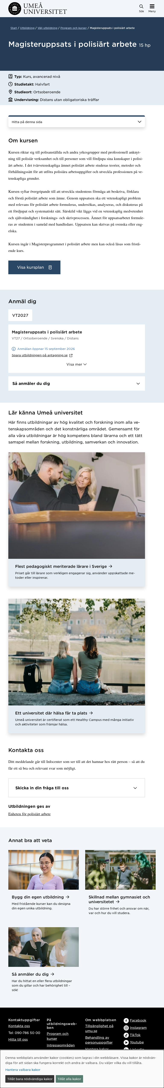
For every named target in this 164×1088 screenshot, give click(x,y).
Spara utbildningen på (40, 355)
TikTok (135, 1035)
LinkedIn (137, 1049)
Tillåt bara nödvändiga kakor (30, 1079)
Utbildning (27, 28)
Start (13, 28)
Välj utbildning (47, 28)
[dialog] (82, 1069)
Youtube (137, 1042)
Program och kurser (73, 28)
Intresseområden (61, 1045)
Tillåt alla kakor (69, 1079)
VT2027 (20, 315)
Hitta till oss (18, 1039)
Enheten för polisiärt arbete (29, 813)
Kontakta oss (19, 1026)
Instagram (138, 1027)
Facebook (138, 1020)
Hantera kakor (96, 1049)
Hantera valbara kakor (22, 1069)
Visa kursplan (31, 267)
